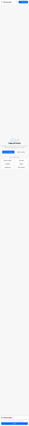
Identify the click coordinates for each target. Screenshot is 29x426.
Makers (21, 163)
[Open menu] (1, 2)
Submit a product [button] (21, 152)
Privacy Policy (20, 421)
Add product (24, 2)
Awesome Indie (7, 2)
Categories (7, 163)
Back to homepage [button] (8, 152)
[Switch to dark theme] (17, 2)
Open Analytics (21, 167)
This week (21, 160)
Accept (14, 423)
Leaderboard (8, 167)
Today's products (8, 160)
